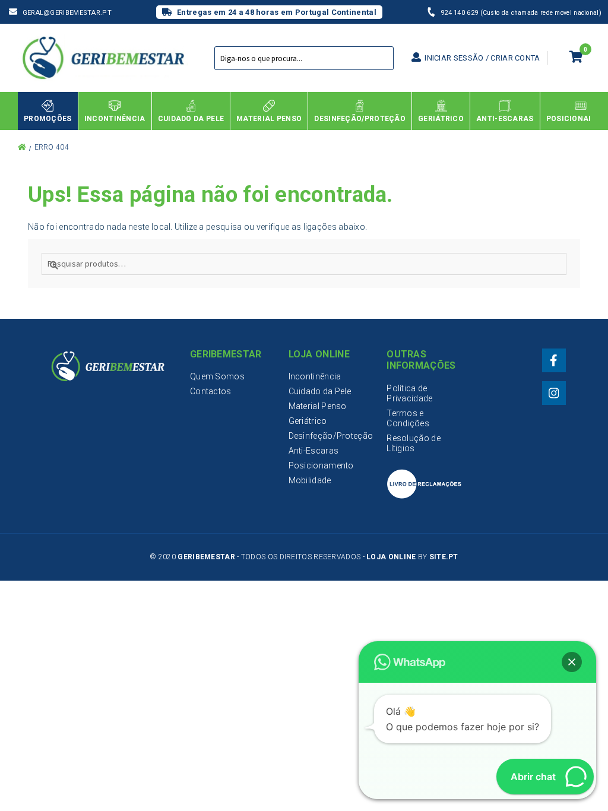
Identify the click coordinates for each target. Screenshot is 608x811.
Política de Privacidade (409, 393)
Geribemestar (206, 557)
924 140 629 (460, 13)
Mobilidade (310, 480)
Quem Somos (217, 376)
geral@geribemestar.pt (67, 13)
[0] (576, 58)
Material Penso (318, 406)
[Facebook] (554, 360)
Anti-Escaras (314, 450)
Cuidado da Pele (320, 391)
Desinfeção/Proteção (331, 436)
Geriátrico (308, 421)
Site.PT (443, 557)
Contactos (211, 391)
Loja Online (391, 557)
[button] (572, 662)
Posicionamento (321, 465)
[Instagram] (554, 393)
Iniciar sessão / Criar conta (481, 57)
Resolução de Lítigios (414, 443)
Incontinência (315, 376)
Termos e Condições (408, 418)
